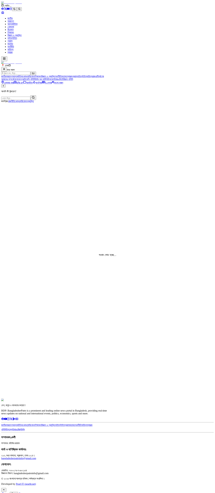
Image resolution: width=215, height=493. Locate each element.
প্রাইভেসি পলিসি (28, 79)
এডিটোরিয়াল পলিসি (65, 79)
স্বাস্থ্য (10, 52)
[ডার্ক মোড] (14, 9)
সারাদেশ (11, 21)
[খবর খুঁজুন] (19, 9)
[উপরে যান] (3, 490)
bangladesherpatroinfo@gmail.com (18, 458)
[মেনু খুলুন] (4, 58)
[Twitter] (11, 419)
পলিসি (3, 429)
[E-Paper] (16, 419)
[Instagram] (10, 9)
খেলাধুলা (11, 26)
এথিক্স (18, 429)
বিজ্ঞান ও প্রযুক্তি (15, 35)
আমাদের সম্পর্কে (7, 79)
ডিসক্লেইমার (53, 79)
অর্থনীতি (11, 46)
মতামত (10, 43)
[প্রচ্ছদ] (2, 13)
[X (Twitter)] (5, 9)
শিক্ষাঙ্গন (11, 32)
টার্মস (23, 429)
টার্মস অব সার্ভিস (41, 79)
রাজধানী (95, 76)
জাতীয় (10, 18)
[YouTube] (8, 9)
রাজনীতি (11, 101)
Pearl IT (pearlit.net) (26, 484)
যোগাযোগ (18, 79)
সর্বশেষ (101, 76)
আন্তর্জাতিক (12, 24)
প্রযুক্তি (30, 101)
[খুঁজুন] (33, 97)
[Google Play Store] (14, 419)
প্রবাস (10, 41)
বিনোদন (11, 29)
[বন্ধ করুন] (4, 69)
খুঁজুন (33, 73)
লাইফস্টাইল (12, 38)
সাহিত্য (10, 49)
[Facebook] (2, 9)
